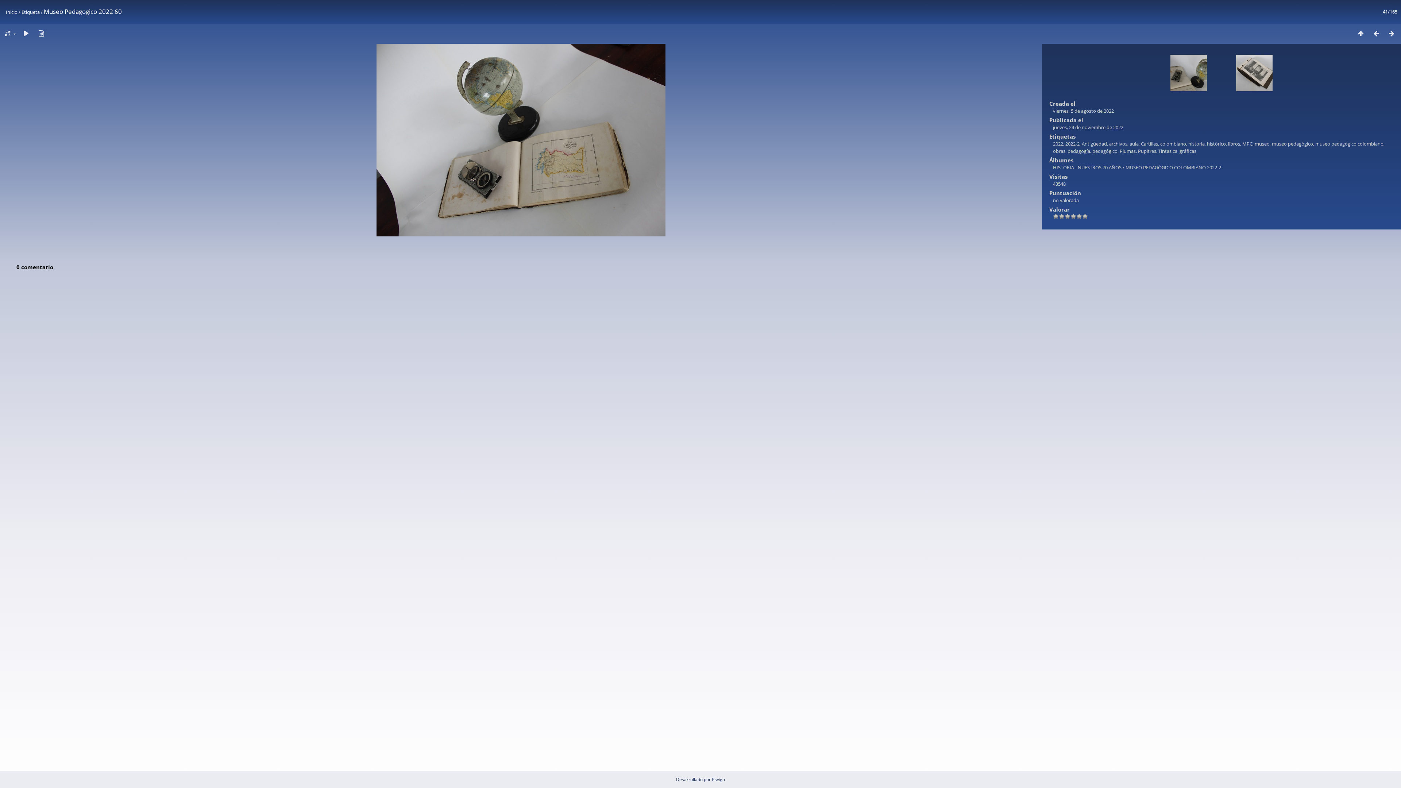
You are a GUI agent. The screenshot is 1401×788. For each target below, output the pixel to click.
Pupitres (1147, 151)
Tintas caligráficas (1177, 151)
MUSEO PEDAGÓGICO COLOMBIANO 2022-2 (1173, 167)
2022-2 (1072, 143)
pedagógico (1105, 151)
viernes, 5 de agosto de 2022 (1083, 111)
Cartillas (1149, 143)
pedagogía (1079, 151)
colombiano (1173, 143)
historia (1196, 143)
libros (1234, 143)
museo (1262, 143)
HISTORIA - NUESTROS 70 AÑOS (1087, 167)
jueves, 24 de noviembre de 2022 (1088, 127)
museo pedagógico (1292, 143)
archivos (1118, 143)
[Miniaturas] (1361, 33)
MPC (1247, 143)
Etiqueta (31, 12)
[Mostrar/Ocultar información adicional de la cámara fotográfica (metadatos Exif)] (41, 33)
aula (1134, 143)
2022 (1058, 143)
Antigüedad (1094, 143)
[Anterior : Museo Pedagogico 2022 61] (1376, 33)
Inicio (12, 12)
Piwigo (718, 779)
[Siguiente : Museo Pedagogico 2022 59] (1391, 33)
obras (1059, 151)
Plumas (1128, 151)
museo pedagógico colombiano (1349, 143)
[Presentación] (26, 33)
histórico (1216, 143)
